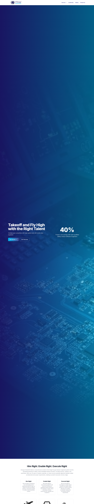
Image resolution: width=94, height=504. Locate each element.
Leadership (70, 2)
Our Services (24, 239)
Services (63, 2)
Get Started (12, 239)
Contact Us (82, 2)
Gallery (76, 2)
